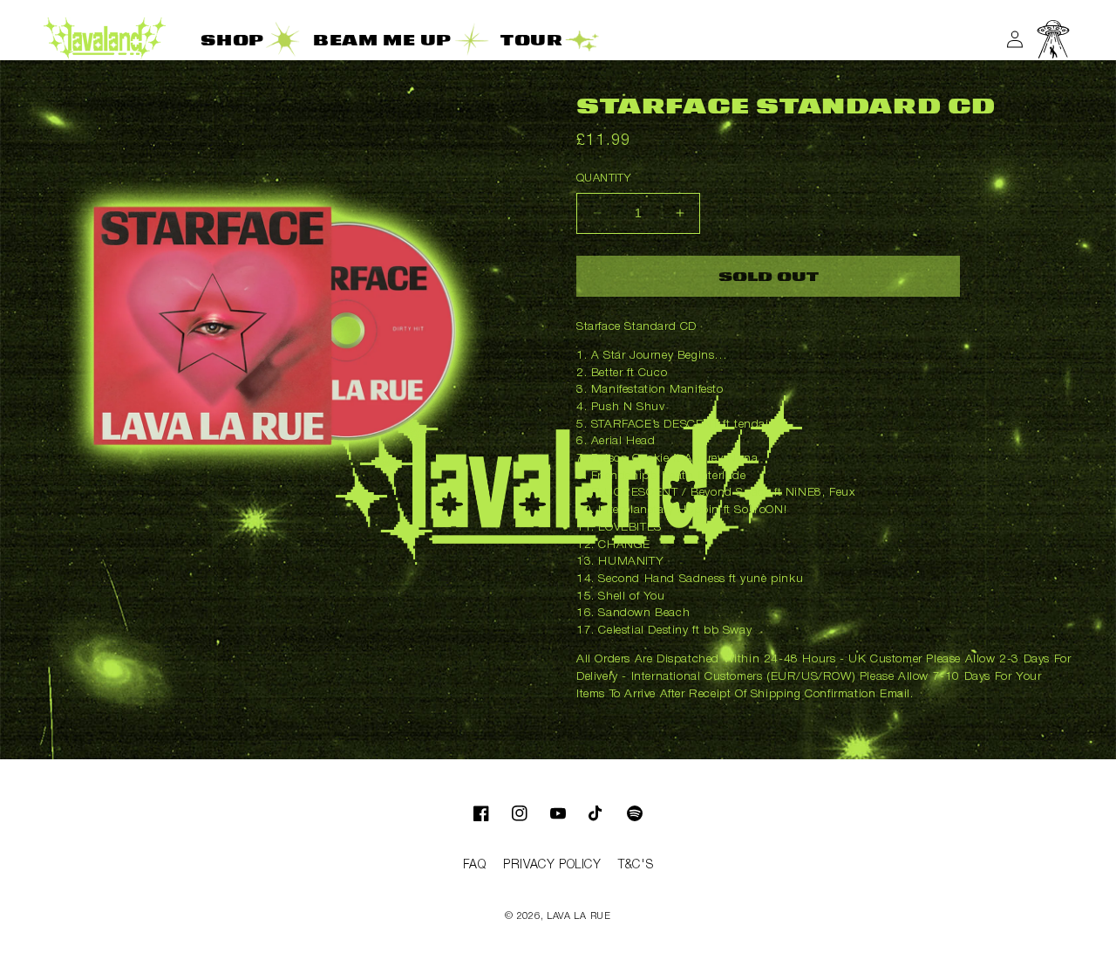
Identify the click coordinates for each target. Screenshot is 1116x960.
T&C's (635, 865)
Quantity (603, 178)
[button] (1053, 39)
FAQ (475, 865)
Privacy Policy (552, 865)
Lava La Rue (579, 916)
